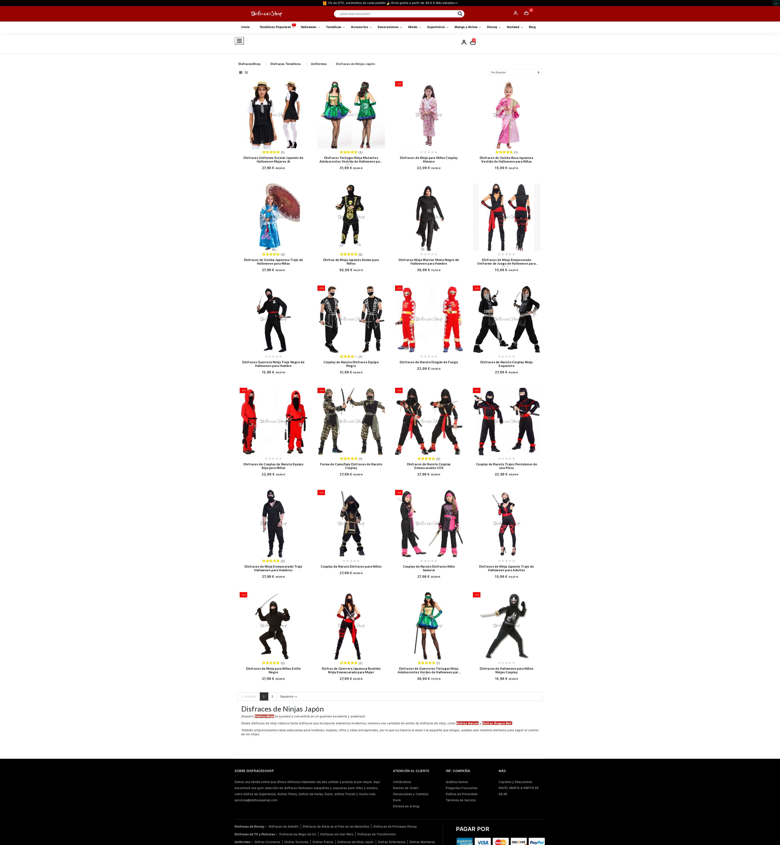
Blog (532, 27)
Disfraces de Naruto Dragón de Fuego (429, 362)
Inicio (245, 27)
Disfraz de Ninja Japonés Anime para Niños (351, 261)
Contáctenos (402, 782)
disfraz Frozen (345, 794)
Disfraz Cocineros (267, 842)
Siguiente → (288, 696)
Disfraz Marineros (422, 842)
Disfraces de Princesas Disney (395, 826)
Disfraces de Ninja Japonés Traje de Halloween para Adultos (506, 568)
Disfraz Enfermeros (391, 842)
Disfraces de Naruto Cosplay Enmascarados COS (429, 466)
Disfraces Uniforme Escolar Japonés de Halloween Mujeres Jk (273, 159)
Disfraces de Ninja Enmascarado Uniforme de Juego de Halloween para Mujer (506, 263)
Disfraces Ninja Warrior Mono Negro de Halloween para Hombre (429, 261)
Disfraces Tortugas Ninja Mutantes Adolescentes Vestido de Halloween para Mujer (351, 161)
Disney (492, 27)
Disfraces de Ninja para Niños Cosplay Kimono (429, 159)
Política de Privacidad (461, 794)
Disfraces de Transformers (376, 834)
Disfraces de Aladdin (284, 826)
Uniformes (319, 64)
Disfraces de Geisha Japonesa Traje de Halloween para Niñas (273, 261)
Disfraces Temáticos (286, 64)
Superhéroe (436, 27)
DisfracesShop (249, 64)
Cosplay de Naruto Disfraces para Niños (351, 566)
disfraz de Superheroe (259, 794)
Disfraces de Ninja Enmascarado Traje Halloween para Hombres (273, 568)
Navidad (513, 27)
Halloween (308, 27)
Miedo (413, 27)
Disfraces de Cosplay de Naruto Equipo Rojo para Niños (273, 466)
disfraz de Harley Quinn (316, 794)
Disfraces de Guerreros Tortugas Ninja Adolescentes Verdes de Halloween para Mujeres (429, 672)
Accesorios (359, 27)
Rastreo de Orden (406, 788)
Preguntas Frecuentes (462, 788)
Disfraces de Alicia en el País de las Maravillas (336, 826)
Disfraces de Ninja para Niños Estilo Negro (273, 670)
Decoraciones (388, 27)
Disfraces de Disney (249, 826)
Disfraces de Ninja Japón (355, 842)
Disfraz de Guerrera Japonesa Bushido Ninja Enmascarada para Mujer (351, 670)
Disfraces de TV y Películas (255, 834)
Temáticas (333, 27)
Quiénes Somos (457, 782)
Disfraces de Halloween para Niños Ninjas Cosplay (506, 670)
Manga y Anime (466, 27)
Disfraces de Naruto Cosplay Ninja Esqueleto (506, 364)
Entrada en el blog (406, 806)
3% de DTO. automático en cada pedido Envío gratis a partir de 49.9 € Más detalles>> (392, 2)
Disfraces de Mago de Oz (297, 834)
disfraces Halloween (301, 782)
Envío (397, 800)
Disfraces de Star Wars (336, 834)
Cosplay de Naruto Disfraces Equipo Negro (351, 364)
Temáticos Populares (275, 27)
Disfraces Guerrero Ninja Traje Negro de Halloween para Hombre (273, 364)
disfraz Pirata (287, 794)
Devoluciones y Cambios (410, 794)
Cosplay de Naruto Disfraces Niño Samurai (429, 568)
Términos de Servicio (461, 800)
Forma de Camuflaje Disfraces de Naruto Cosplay (351, 466)
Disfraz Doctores (296, 842)
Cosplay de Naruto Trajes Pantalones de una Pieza (506, 466)
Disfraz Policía (323, 842)
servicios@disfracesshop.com (256, 800)
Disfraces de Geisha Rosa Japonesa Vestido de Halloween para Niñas (506, 159)
